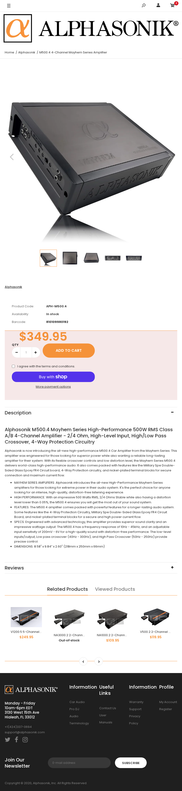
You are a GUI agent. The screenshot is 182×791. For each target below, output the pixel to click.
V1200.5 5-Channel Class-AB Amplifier (40, 632)
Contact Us (107, 708)
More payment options (53, 386)
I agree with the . (46, 366)
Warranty (136, 702)
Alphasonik (13, 287)
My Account (168, 702)
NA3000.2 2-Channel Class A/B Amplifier (84, 635)
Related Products (67, 589)
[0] (172, 6)
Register (165, 709)
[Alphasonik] (91, 29)
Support (135, 709)
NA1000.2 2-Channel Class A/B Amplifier (127, 635)
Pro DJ (74, 709)
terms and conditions (58, 366)
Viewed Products (115, 589)
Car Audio (77, 702)
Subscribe (131, 763)
